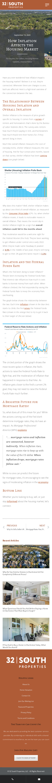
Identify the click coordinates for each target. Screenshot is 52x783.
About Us (26, 684)
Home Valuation (26, 690)
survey (38, 119)
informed (12, 501)
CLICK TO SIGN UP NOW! (26, 758)
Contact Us (26, 695)
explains (22, 430)
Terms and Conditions (26, 718)
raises (27, 308)
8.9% (7, 250)
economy (43, 482)
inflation (24, 304)
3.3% (43, 253)
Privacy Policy (26, 712)
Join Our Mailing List (26, 701)
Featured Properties (26, 707)
